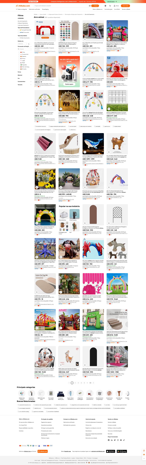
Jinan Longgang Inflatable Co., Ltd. (43, 233)
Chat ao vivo (88, 425)
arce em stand (73, 126)
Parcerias (110, 433)
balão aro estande (97, 404)
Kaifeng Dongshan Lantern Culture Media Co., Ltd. (93, 163)
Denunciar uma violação (91, 438)
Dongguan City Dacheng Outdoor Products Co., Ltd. (45, 51)
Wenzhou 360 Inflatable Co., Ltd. (66, 199)
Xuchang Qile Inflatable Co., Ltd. (114, 197)
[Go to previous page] (69, 383)
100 (90, 382)
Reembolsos (89, 430)
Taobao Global (79, 458)
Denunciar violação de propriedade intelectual (94, 434)
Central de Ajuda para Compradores (94, 422)
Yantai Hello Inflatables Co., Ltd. (114, 49)
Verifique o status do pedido (114, 428)
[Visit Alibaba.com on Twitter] (115, 440)
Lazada (73, 458)
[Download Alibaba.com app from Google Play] (122, 451)
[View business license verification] (86, 462)
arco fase (108, 404)
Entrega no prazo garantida (47, 428)
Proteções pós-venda (46, 430)
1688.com (57, 458)
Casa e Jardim (43, 14)
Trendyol (89, 458)
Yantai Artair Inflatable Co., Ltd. (66, 340)
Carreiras (21, 430)
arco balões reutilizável (120, 408)
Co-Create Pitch (23, 425)
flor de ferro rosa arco (41, 126)
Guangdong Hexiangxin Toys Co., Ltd (91, 197)
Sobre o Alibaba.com (24, 419)
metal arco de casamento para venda (43, 404)
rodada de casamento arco (61, 404)
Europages (95, 458)
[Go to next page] (93, 383)
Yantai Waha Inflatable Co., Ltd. (90, 339)
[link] (144, 451)
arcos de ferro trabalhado (53, 411)
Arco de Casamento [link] (89, 14)
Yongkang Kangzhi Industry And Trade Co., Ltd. (117, 233)
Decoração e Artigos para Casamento (74, 14)
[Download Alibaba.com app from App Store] (110, 451)
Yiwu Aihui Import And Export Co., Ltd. (115, 268)
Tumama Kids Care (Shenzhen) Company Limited (45, 120)
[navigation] (24, 199)
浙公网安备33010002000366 (98, 462)
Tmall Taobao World (65, 458)
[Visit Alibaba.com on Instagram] (118, 440)
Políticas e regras (45, 438)
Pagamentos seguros (46, 422)
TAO (85, 458)
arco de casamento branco (51, 408)
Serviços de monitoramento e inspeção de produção (50, 434)
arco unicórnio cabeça (24, 411)
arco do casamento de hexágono (43, 129)
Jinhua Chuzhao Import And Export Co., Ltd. (117, 341)
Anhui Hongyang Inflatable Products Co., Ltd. (45, 267)
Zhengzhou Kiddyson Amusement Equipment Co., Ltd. (45, 339)
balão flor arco (38, 408)
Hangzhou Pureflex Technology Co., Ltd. (92, 233)
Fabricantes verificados (68, 422)
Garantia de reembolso (46, 425)
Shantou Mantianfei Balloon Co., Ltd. (115, 162)
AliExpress (51, 458)
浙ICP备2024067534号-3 (112, 462)
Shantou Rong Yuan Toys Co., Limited (91, 85)
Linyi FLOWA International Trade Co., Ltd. (44, 304)
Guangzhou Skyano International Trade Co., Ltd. (117, 85)
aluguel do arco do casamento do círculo (80, 404)
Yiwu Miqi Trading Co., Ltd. (89, 302)
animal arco (73, 129)
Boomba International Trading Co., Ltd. (43, 198)
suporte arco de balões (38, 411)
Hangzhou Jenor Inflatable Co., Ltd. (91, 51)
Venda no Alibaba (112, 422)
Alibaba (35, 14)
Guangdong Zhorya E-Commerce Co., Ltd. (92, 119)
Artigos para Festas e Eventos (56, 14)
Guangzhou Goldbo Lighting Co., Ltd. (67, 121)
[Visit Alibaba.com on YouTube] (121, 440)
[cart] (110, 6)
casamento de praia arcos (25, 404)
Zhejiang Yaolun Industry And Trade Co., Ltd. (117, 120)
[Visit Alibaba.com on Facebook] (109, 440)
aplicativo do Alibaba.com (98, 451)
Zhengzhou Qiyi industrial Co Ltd (66, 267)
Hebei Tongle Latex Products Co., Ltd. (67, 302)
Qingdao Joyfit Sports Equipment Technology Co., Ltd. (45, 85)
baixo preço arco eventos (86, 126)
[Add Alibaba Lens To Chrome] (43, 451)
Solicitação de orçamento (69, 425)
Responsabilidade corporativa (26, 428)
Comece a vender (112, 425)
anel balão (98, 126)
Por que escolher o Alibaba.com (26, 422)
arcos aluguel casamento (24, 408)
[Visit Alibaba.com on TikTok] (124, 440)
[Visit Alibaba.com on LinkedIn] (112, 440)
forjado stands (117, 126)
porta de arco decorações (60, 129)
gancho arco (107, 126)
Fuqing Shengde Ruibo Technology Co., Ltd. (69, 51)
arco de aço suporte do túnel (120, 404)
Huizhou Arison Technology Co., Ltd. (91, 267)
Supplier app (67, 451)
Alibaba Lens (27, 451)
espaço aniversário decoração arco (57, 126)
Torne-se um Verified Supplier (115, 430)
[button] (90, 6)
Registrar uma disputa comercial (93, 428)
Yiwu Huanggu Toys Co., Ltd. (113, 302)
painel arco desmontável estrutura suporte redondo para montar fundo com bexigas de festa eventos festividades (85, 408)
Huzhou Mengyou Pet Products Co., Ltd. (68, 162)
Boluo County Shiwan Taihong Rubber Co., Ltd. (45, 163)
